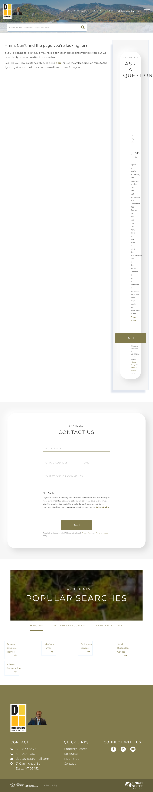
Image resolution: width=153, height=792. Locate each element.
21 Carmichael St (28, 766)
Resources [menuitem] (71, 754)
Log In (124, 11)
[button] (83, 28)
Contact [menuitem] (70, 763)
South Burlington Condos (123, 648)
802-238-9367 (104, 11)
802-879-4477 (78, 11)
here (59, 63)
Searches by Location (69, 625)
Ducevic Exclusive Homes (12, 648)
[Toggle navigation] (147, 11)
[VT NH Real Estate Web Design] (134, 785)
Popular (36, 625)
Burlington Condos (86, 646)
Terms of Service (102, 533)
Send (130, 338)
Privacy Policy (102, 507)
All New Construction (13, 666)
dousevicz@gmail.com (32, 759)
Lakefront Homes (49, 646)
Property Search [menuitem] (76, 749)
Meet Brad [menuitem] (71, 759)
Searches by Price (109, 625)
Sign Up (134, 11)
